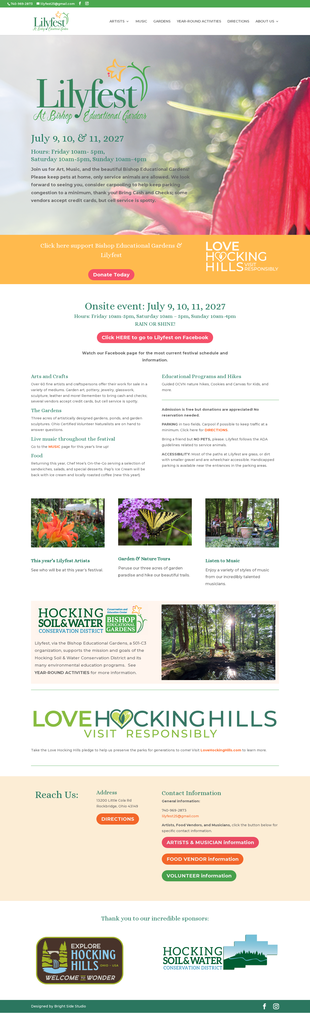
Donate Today (111, 275)
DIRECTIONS (238, 21)
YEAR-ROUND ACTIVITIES (199, 21)
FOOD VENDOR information (203, 859)
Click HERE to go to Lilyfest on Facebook (155, 337)
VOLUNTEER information (199, 876)
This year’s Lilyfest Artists (60, 560)
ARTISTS (116, 21)
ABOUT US (265, 21)
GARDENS (161, 21)
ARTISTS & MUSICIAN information (210, 842)
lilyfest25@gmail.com (180, 816)
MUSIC (141, 21)
